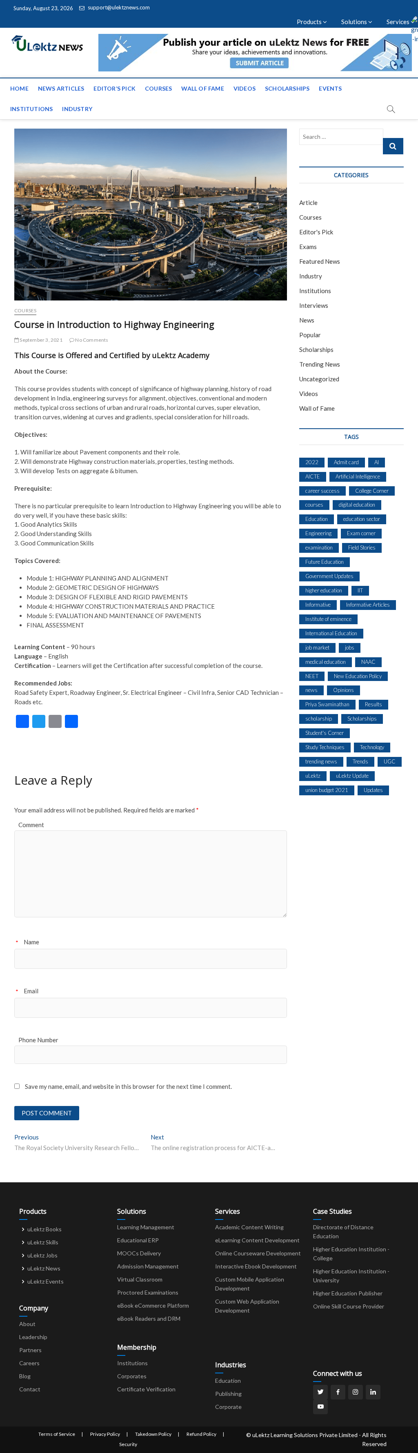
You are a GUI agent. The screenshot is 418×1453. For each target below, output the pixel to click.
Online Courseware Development (258, 1253)
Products (310, 21)
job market (317, 647)
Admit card (346, 462)
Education (316, 519)
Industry (77, 108)
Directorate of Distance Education (343, 1231)
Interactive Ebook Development (256, 1266)
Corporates (132, 1376)
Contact (29, 1389)
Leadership (33, 1336)
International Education (331, 633)
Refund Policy (201, 1434)
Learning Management (145, 1227)
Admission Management (148, 1266)
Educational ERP (138, 1240)
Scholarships (287, 88)
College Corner (372, 490)
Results (373, 704)
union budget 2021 (326, 790)
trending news (321, 761)
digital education (357, 504)
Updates (373, 790)
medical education (325, 662)
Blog (25, 1376)
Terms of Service (56, 1434)
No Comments (91, 340)
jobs (349, 647)
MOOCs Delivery (139, 1253)
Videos (244, 88)
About (27, 1323)
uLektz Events (45, 1281)
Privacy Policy (105, 1434)
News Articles (61, 88)
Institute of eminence (328, 619)
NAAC (368, 662)
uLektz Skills (42, 1242)
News (306, 320)
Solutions (354, 21)
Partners (30, 1349)
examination (319, 547)
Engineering (318, 533)
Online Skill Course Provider (348, 1306)
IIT (360, 590)
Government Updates (329, 576)
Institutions (31, 108)
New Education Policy (358, 676)
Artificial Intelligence (358, 476)
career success (322, 490)
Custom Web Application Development (247, 1306)
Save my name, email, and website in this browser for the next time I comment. (128, 1086)
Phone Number (38, 1040)
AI (376, 462)
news (311, 690)
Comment (31, 824)
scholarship (318, 718)
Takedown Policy (153, 1434)
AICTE (312, 476)
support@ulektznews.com (118, 7)
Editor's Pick (316, 232)
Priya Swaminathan (327, 704)
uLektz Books (44, 1229)
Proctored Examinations (147, 1292)
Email (31, 991)
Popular (310, 334)
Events (330, 88)
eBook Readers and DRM (148, 1318)
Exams (308, 246)
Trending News (319, 364)
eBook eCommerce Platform (153, 1305)
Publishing (228, 1393)
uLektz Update (352, 775)
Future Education (324, 562)
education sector (361, 519)
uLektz (312, 775)
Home (19, 88)
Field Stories (362, 547)
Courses (158, 88)
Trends (360, 761)
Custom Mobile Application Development (249, 1284)
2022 (311, 462)
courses (314, 504)
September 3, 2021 (40, 340)
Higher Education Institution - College (351, 1254)
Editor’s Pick (114, 88)
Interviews (313, 305)
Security (128, 1444)
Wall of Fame (202, 88)
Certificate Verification (146, 1389)
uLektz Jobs (42, 1255)
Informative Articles (368, 604)
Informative (318, 604)
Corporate (228, 1406)
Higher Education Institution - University (351, 1276)
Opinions (343, 690)
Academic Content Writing (249, 1227)
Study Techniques (325, 747)
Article (308, 202)
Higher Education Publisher (347, 1293)
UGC (390, 761)
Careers (29, 1363)
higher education (323, 590)
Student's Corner (324, 733)
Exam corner (361, 533)
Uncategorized (319, 379)
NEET (311, 676)
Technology (372, 747)
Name (31, 942)
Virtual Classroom (139, 1279)
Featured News (319, 261)
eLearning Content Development (257, 1240)
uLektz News (43, 1268)
